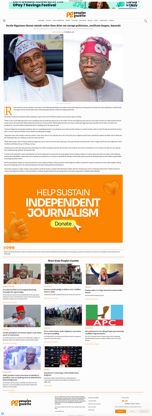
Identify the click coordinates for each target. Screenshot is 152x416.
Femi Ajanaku (48, 385)
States (6, 330)
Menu (8, 21)
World (88, 287)
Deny (132, 411)
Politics (48, 20)
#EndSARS (41, 20)
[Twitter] (7, 247)
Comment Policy (92, 400)
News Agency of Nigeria (10, 302)
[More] (13, 247)
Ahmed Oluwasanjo (8, 390)
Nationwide (103, 20)
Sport (96, 20)
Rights (68, 20)
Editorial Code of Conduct (94, 403)
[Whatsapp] (10, 247)
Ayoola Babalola (57, 32)
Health (90, 20)
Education (82, 20)
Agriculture (9, 286)
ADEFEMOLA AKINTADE (91, 299)
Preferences (144, 411)
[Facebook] (4, 247)
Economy (75, 20)
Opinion (111, 20)
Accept (121, 411)
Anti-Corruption (58, 20)
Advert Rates (91, 410)
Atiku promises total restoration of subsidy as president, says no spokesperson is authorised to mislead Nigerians (22, 377)
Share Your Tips (92, 407)
